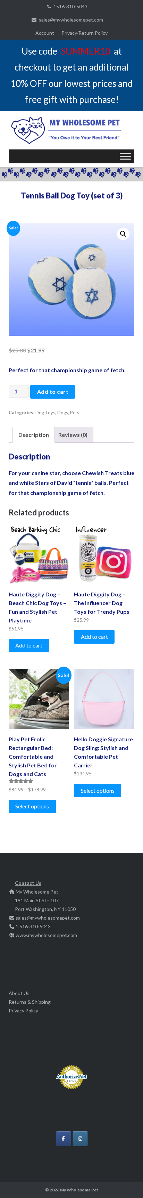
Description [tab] (33, 434)
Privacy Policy (23, 1010)
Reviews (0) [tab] (72, 434)
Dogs (62, 412)
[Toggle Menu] (125, 156)
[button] (123, 234)
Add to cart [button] (28, 645)
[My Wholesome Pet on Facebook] (63, 1138)
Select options (32, 806)
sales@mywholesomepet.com (71, 20)
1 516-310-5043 (33, 926)
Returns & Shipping (30, 1002)
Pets (74, 412)
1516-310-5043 (70, 6)
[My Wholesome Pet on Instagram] (80, 1138)
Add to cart (53, 391)
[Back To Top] (125, 1181)
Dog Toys (45, 412)
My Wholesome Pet (79, 1189)
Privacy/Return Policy (84, 33)
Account (44, 33)
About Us (19, 993)
